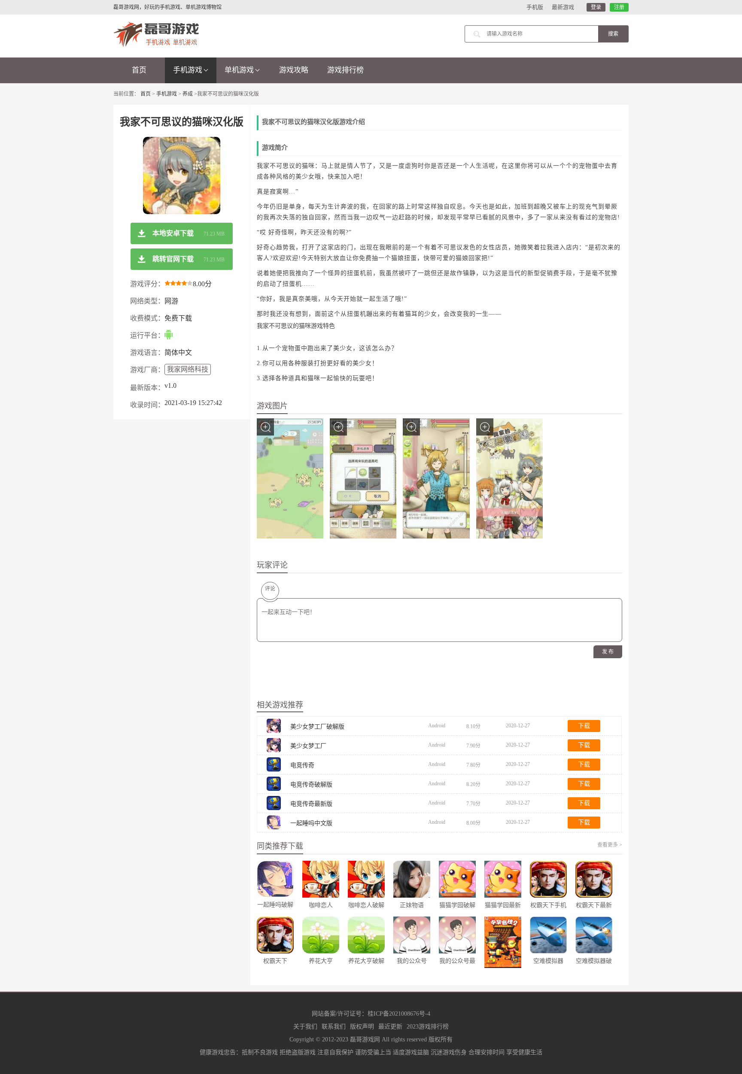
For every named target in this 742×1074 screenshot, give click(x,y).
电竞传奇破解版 (311, 784)
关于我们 (305, 1026)
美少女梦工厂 (308, 746)
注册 (619, 7)
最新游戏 (563, 7)
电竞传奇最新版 (311, 804)
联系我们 (334, 1026)
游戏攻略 (293, 70)
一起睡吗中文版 (311, 823)
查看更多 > (609, 845)
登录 (596, 7)
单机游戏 (239, 70)
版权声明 (362, 1026)
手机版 (534, 7)
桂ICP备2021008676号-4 (399, 1013)
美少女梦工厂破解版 (317, 726)
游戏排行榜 (345, 70)
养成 (187, 94)
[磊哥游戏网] (156, 33)
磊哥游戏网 (365, 1039)
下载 (584, 726)
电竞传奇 (302, 765)
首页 (139, 70)
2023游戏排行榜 (428, 1026)
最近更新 (390, 1026)
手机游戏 (187, 70)
